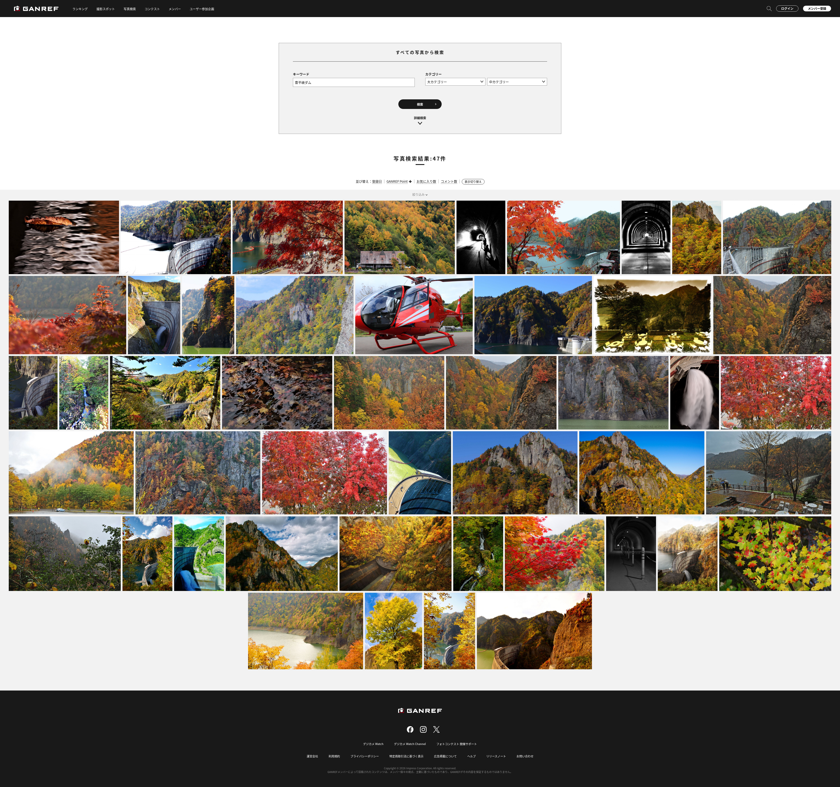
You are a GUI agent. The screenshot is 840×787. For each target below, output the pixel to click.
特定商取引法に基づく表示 (406, 756)
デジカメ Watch (373, 744)
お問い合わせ (525, 756)
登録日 (377, 181)
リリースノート (496, 756)
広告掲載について (445, 756)
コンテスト (152, 9)
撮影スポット (105, 9)
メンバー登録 (817, 8)
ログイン (787, 8)
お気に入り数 (426, 181)
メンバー (175, 9)
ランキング (80, 9)
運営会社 (312, 756)
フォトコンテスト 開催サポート (456, 744)
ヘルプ (471, 756)
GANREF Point (397, 181)
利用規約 (334, 756)
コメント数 (449, 181)
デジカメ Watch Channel (410, 744)
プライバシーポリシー (364, 756)
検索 (420, 104)
